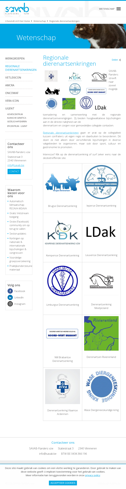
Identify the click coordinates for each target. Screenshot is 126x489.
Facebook (19, 291)
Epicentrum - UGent (17, 126)
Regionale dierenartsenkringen (21, 68)
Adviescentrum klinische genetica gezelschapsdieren (17, 118)
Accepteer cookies (63, 483)
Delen (115, 59)
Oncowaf (11, 93)
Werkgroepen (15, 58)
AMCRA (9, 85)
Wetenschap (107, 8)
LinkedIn (19, 297)
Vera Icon (12, 101)
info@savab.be (16, 165)
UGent (9, 108)
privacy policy (92, 475)
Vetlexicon (13, 77)
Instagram (19, 303)
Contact (14, 171)
